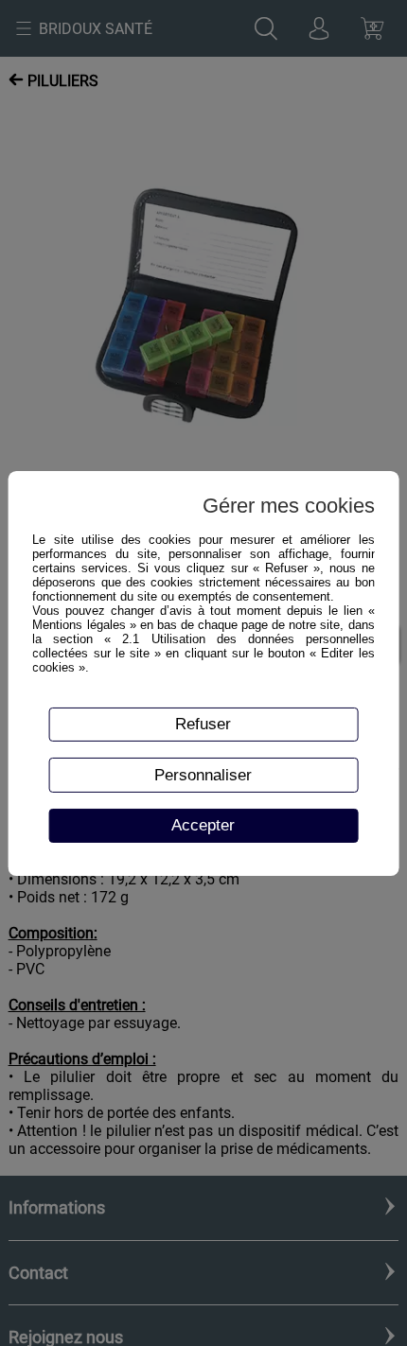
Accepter (203, 824)
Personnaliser (203, 774)
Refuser (203, 723)
